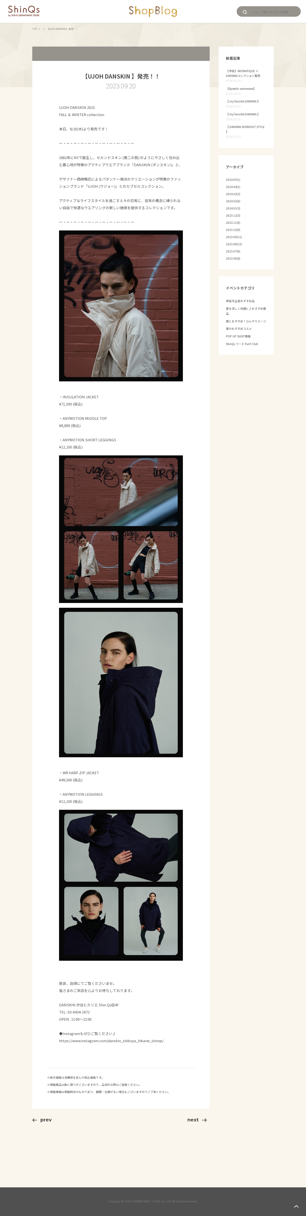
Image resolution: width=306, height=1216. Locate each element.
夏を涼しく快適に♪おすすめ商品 (246, 311)
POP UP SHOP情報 (238, 336)
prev (46, 1120)
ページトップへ (296, 1206)
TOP (34, 29)
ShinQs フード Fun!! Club (242, 344)
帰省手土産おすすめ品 (240, 301)
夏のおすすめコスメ (239, 328)
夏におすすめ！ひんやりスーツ (246, 321)
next (193, 1120)
